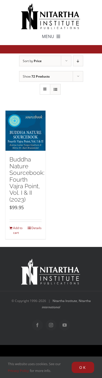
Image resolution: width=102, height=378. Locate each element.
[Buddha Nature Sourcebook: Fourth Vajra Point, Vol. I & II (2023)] (25, 131)
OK (83, 367)
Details (36, 228)
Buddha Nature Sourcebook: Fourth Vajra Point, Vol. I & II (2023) (26, 179)
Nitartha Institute (65, 301)
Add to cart (17, 230)
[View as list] (55, 89)
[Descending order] (78, 61)
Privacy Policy (18, 370)
